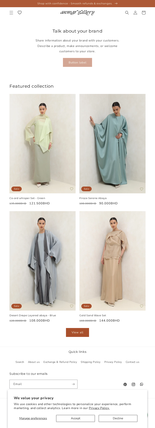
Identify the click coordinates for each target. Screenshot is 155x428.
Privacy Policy (113, 362)
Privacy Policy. (99, 408)
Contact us (133, 362)
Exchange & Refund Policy (60, 362)
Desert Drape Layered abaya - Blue (32, 315)
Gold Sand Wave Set (92, 315)
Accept (75, 418)
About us (34, 362)
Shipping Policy (91, 362)
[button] (11, 13)
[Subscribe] (73, 384)
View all (77, 332)
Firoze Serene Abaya (93, 198)
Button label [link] (77, 62)
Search (20, 362)
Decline (118, 418)
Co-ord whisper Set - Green (27, 198)
